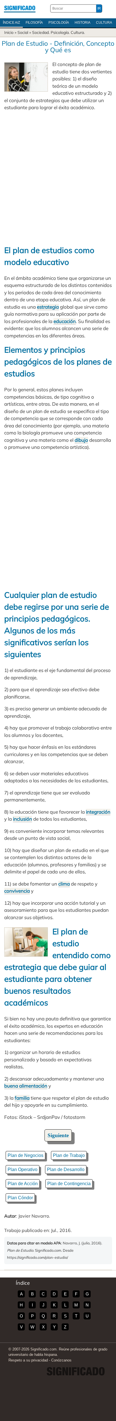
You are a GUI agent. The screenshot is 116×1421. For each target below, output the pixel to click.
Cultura (104, 23)
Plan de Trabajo (69, 1155)
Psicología (58, 23)
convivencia (17, 891)
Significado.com (19, 8)
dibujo (81, 440)
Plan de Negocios (25, 1155)
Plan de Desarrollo (65, 1169)
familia (22, 1098)
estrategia (48, 307)
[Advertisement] (58, 178)
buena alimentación (25, 1086)
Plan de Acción (23, 1183)
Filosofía (34, 23)
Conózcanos (61, 1360)
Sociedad (40, 32)
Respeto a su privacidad (28, 1360)
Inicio (9, 32)
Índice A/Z (11, 23)
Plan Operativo (22, 1169)
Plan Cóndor (20, 1197)
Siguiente (58, 1135)
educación (64, 321)
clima (64, 884)
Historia (82, 23)
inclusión (22, 819)
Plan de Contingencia (69, 1183)
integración (98, 812)
